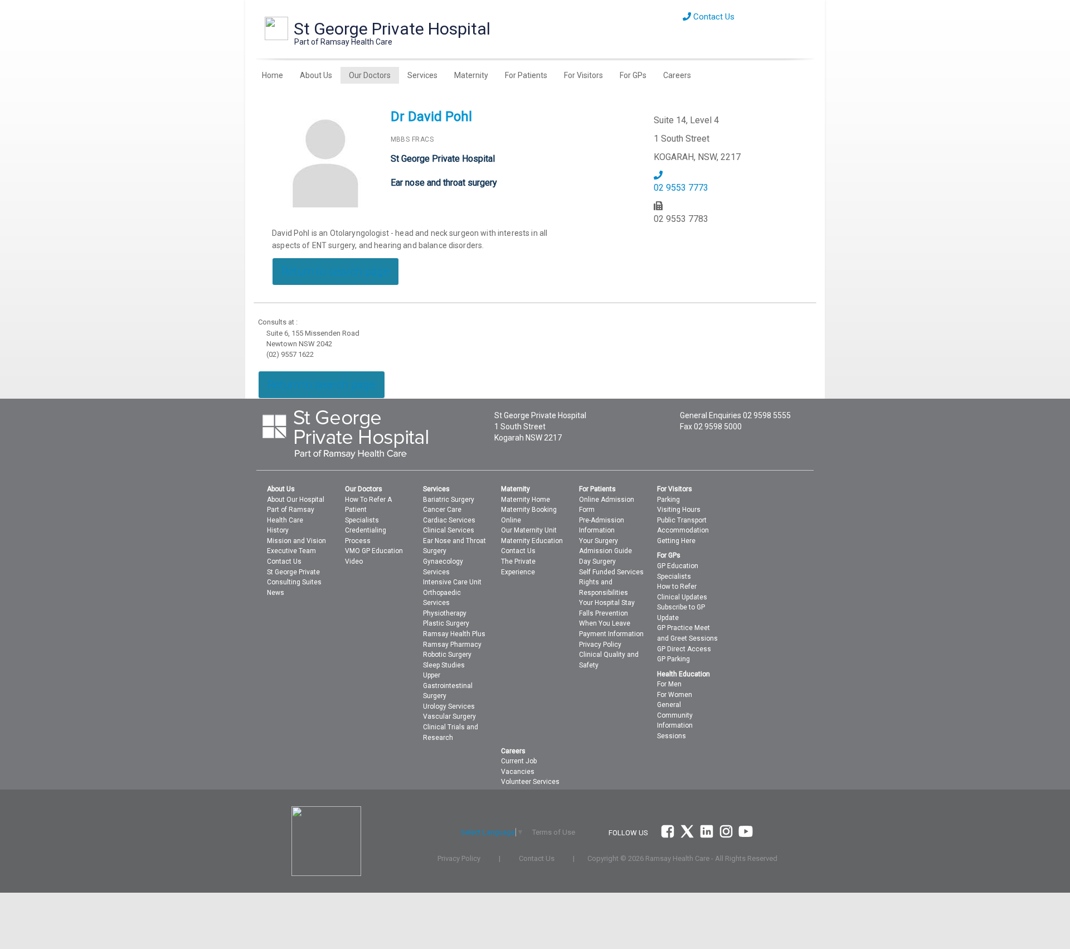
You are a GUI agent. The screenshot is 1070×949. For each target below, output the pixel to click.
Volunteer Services (530, 782)
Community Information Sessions (675, 725)
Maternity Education (532, 541)
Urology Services (449, 706)
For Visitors (583, 75)
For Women (674, 695)
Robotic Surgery (447, 655)
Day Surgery (597, 561)
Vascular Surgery (449, 716)
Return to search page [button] (335, 271)
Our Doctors (370, 75)
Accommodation (683, 530)
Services (422, 75)
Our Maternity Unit (529, 530)
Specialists (362, 520)
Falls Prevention (603, 613)
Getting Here (676, 541)
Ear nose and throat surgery (444, 182)
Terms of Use (553, 832)
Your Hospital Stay (607, 603)
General (669, 705)
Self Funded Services (611, 572)
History (278, 530)
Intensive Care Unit (452, 582)
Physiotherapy (444, 613)
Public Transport (682, 520)
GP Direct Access (684, 649)
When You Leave (604, 623)
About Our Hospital (295, 499)
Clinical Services (448, 530)
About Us (316, 75)
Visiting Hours (679, 510)
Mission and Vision (296, 541)
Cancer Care (442, 510)
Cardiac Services (449, 520)
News (275, 593)
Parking (668, 499)
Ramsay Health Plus (454, 634)
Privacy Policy (600, 644)
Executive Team (291, 551)
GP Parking (673, 659)
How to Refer (677, 586)
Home (272, 75)
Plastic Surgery (446, 623)
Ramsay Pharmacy (452, 644)
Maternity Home (525, 499)
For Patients (526, 75)
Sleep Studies (444, 665)
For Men (669, 684)
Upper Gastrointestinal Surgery (448, 685)
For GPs (633, 75)
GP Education (677, 566)
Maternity (471, 75)
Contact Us (713, 17)
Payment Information (611, 634)
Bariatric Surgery (448, 499)
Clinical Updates (682, 597)
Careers (677, 75)
